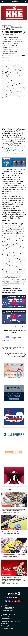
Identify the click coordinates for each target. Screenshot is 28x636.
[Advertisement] (14, 114)
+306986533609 (8, 610)
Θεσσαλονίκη (11, 528)
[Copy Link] (18, 32)
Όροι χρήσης (5, 616)
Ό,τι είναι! (17, 528)
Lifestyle (4, 551)
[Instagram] (8, 32)
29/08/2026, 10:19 (5, 512)
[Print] (16, 32)
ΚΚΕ (5, 340)
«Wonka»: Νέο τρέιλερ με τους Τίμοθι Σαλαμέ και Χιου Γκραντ (14, 348)
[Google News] (21, 32)
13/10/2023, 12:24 (8, 35)
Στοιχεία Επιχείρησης (7, 628)
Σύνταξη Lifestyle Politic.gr (14, 512)
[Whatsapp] (11, 32)
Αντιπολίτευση (4, 25)
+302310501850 (8, 608)
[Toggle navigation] (2, 1)
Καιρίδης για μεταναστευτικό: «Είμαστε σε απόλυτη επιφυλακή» (12, 290)
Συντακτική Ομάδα (6, 626)
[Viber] (13, 32)
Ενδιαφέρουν (4, 528)
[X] (6, 32)
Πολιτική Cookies (6, 618)
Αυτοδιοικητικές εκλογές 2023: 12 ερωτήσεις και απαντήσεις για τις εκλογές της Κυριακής (15, 355)
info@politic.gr (9, 607)
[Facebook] (3, 32)
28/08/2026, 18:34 (5, 583)
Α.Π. (14, 35)
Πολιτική (9, 25)
